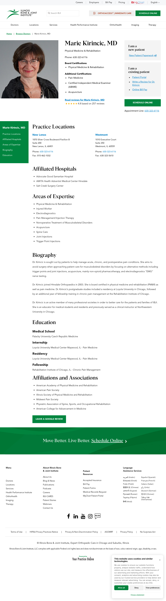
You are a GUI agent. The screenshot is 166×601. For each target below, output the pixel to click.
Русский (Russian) (130, 494)
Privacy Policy (126, 532)
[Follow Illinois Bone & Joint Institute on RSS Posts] (97, 516)
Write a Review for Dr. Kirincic (143, 83)
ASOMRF (109, 532)
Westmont (101, 135)
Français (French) (148, 481)
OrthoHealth (11, 496)
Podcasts (47, 489)
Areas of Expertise (11, 145)
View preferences (153, 588)
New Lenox (39, 135)
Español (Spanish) (148, 477)
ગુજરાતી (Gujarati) (130, 491)
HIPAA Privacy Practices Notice (44, 532)
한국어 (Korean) (147, 494)
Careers (79, 3)
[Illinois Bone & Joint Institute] (21, 14)
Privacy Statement (137, 595)
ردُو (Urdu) (145, 487)
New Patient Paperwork (141, 55)
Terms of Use (16, 532)
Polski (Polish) (128, 484)
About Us (47, 477)
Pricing (122, 3)
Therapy (9, 504)
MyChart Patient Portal (93, 496)
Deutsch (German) (148, 491)
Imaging (9, 500)
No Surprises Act (147, 532)
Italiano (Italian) (147, 484)
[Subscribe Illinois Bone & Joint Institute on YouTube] (83, 516)
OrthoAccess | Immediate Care (114, 13)
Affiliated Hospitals (12, 139)
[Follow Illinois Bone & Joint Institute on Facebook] (68, 516)
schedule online (107, 440)
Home (9, 34)
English (154, 3)
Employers (94, 3)
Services (9, 489)
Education (7, 155)
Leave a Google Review (49, 419)
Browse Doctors (23, 34)
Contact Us (48, 508)
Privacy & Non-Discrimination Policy (81, 532)
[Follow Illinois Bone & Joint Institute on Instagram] (90, 516)
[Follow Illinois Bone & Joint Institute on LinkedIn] (75, 516)
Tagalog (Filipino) (130, 497)
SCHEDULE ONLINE (148, 13)
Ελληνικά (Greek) (130, 481)
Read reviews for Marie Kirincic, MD (85, 100)
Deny (136, 588)
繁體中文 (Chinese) (131, 487)
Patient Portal (139, 77)
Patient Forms (89, 488)
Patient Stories (49, 500)
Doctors (9, 481)
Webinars (47, 504)
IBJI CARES (48, 496)
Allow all (121, 588)
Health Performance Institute (19, 493)
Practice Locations (11, 134)
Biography (8, 150)
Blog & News (49, 481)
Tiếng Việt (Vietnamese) (146, 499)
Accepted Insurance (92, 480)
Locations (10, 485)
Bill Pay (108, 3)
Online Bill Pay (139, 90)
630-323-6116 (80, 57)
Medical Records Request (94, 492)
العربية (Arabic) (129, 477)
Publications (48, 485)
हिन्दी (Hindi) (127, 502)
